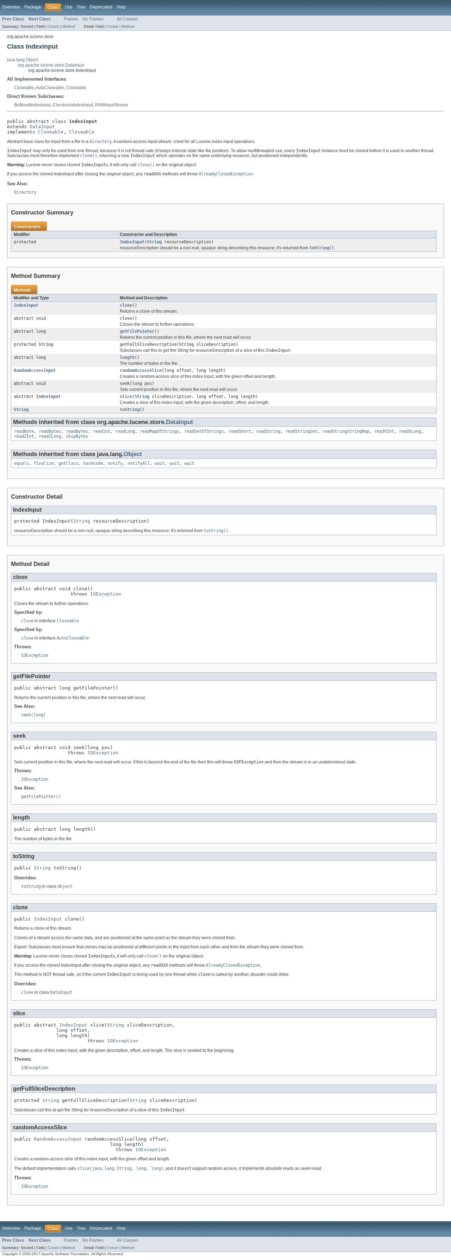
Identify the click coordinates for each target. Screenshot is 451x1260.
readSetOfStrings (204, 431)
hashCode (93, 463)
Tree (81, 7)
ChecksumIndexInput (72, 104)
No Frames (93, 19)
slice (126, 396)
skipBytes (77, 436)
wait (160, 463)
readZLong (50, 436)
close (126, 318)
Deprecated (101, 7)
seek (125, 383)
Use (69, 7)
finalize (44, 463)
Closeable (24, 87)
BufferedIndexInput (32, 104)
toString (130, 409)
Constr (53, 26)
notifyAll (139, 463)
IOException (105, 594)
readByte (24, 431)
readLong (125, 431)
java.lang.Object (22, 59)
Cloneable (76, 87)
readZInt (24, 436)
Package (32, 7)
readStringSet (301, 431)
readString (268, 431)
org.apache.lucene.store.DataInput (51, 65)
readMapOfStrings (159, 431)
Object (133, 454)
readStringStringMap (345, 431)
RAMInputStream (111, 104)
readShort (240, 431)
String (154, 241)
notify (115, 463)
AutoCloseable (50, 87)
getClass (68, 463)
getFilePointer (137, 331)
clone (126, 305)
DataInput (42, 126)
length (127, 357)
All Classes (127, 19)
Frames (71, 19)
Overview (11, 7)
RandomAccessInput (35, 370)
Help (121, 7)
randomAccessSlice (141, 370)
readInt (101, 431)
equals (21, 463)
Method (68, 26)
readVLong (410, 431)
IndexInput (132, 241)
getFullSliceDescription (148, 344)
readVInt (384, 431)
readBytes (50, 431)
